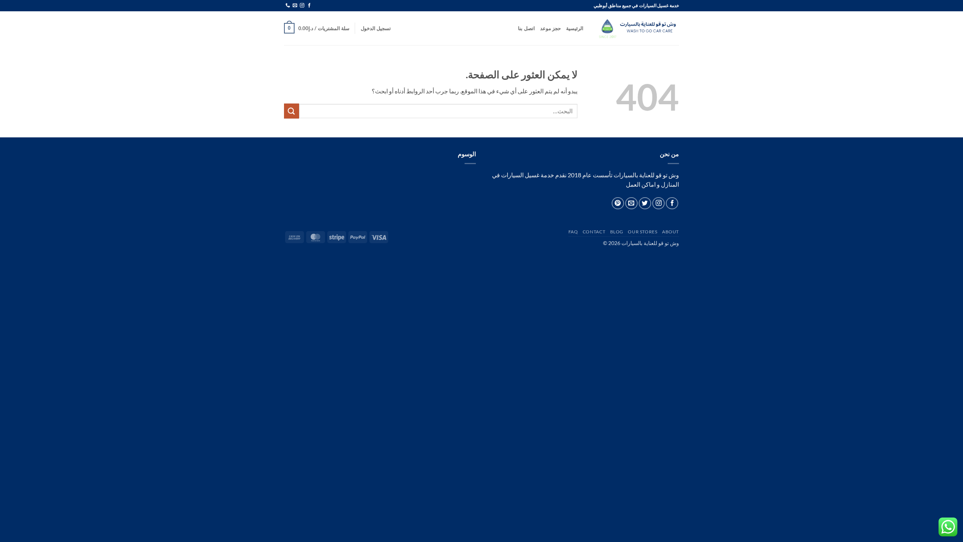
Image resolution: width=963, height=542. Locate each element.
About (670, 231)
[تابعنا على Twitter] (645, 203)
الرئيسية (574, 28)
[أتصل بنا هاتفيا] (288, 5)
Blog (616, 231)
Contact (594, 231)
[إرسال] (291, 111)
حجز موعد (550, 28)
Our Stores (642, 231)
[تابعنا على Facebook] (309, 5)
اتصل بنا (526, 28)
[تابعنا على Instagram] (302, 5)
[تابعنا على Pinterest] (618, 203)
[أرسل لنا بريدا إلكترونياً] (295, 5)
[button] (376, 28)
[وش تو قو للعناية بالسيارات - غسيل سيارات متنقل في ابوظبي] (637, 28)
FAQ (573, 231)
